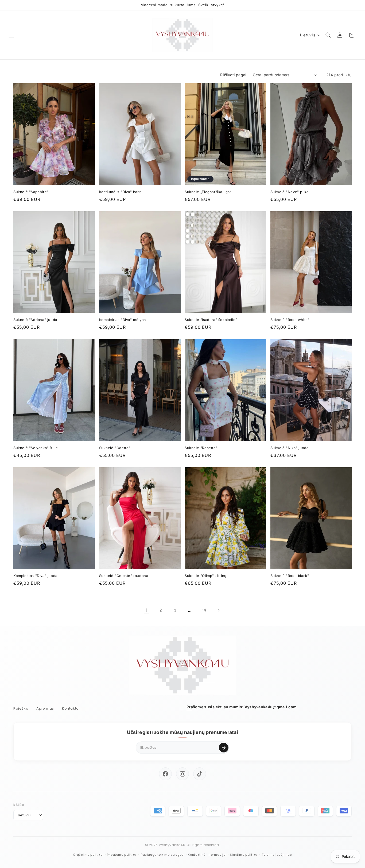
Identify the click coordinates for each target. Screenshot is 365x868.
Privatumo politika (122, 854)
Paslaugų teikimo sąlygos (162, 854)
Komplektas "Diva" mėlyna (122, 320)
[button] (11, 35)
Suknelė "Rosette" (201, 448)
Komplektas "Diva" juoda (35, 575)
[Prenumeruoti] (223, 747)
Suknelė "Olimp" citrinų (206, 575)
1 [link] (146, 610)
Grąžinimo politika (88, 854)
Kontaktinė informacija (207, 854)
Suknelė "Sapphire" (31, 192)
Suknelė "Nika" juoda (289, 448)
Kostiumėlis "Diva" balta (120, 192)
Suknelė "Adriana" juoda (35, 320)
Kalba (18, 804)
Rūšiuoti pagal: (233, 74)
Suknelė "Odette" (115, 448)
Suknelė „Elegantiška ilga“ (208, 192)
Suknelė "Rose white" (290, 320)
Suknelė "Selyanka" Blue (35, 448)
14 (204, 610)
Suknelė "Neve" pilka (289, 192)
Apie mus (45, 708)
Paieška (20, 708)
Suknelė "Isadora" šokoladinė (211, 320)
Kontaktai (71, 708)
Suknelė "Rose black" (289, 575)
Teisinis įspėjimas (277, 854)
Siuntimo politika (244, 854)
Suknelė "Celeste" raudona (123, 575)
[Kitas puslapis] (218, 610)
